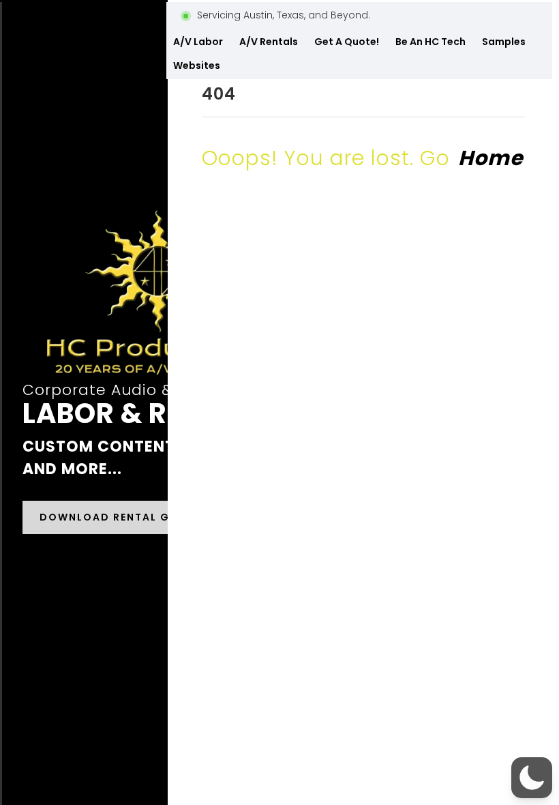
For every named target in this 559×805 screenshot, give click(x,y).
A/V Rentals (268, 41)
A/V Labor (198, 41)
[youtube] (62, 577)
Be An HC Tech (430, 41)
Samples (504, 41)
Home (490, 158)
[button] (531, 777)
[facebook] (34, 577)
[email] (118, 577)
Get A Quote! (346, 41)
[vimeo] (90, 577)
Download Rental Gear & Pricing (148, 517)
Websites (196, 65)
